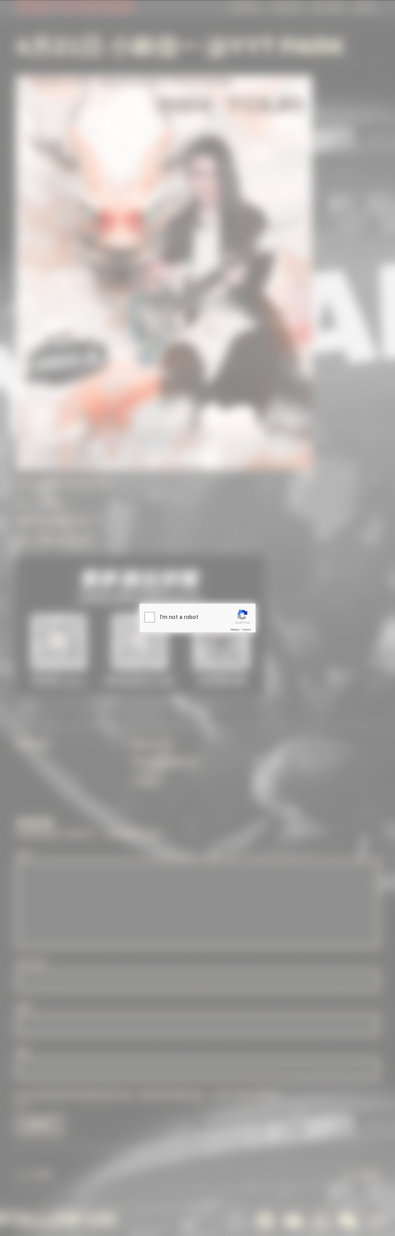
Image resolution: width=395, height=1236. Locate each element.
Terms (246, 629)
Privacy (235, 629)
